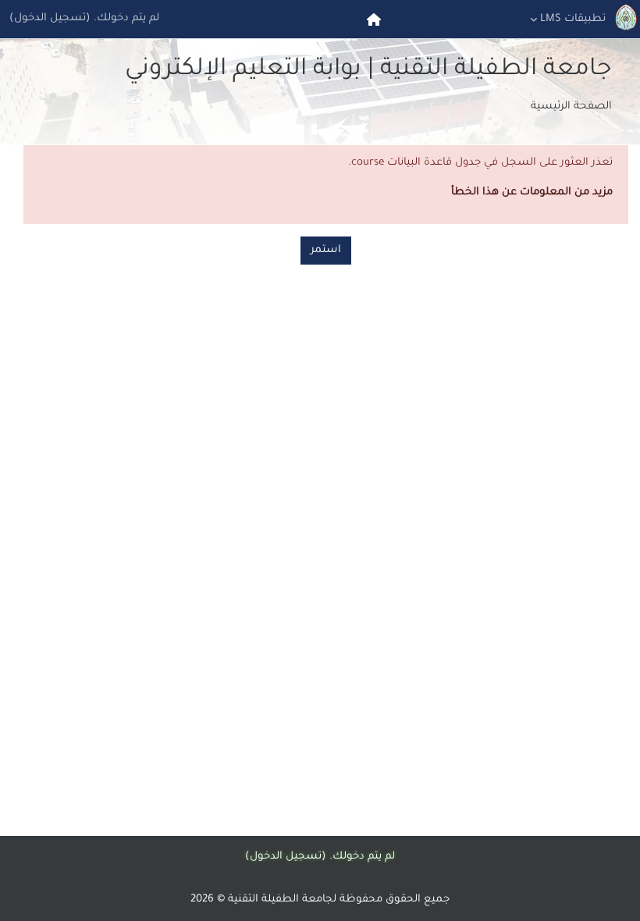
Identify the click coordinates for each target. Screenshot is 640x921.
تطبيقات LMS (573, 19)
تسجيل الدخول (50, 18)
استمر (326, 250)
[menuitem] (373, 19)
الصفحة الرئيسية (571, 106)
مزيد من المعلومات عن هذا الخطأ (532, 192)
